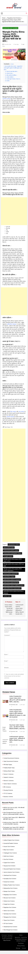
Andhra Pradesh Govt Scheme (11, 840)
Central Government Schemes (11, 758)
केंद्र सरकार (13, 411)
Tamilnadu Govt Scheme (10, 913)
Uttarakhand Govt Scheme (10, 926)
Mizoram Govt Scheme (9, 897)
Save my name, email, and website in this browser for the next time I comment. (14, 676)
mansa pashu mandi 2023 (11, 573)
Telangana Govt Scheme (10, 917)
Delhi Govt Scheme (9, 856)
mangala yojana (8, 556)
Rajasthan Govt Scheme (10, 28)
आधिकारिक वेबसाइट (11, 324)
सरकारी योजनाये (10, 416)
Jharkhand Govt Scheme (10, 875)
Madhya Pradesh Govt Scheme (12, 885)
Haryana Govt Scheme (9, 865)
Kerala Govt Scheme (9, 881)
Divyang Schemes (8, 790)
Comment (7, 635)
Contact (24, 948)
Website (6, 667)
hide (12, 64)
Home (20, 935)
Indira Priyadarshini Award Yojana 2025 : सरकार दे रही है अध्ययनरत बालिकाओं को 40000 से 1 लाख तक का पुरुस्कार (17, 713)
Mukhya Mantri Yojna (9, 771)
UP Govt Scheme (8, 923)
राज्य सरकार (21, 411)
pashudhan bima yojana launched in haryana (14, 592)
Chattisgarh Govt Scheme (10, 853)
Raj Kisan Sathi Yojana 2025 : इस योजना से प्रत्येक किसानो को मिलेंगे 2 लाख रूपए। (17, 726)
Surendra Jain (7, 44)
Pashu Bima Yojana (9, 576)
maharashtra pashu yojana (11, 550)
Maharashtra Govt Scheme (10, 888)
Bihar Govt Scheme (9, 849)
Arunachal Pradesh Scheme (11, 843)
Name (6, 654)
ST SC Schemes (8, 793)
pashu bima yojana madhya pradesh (14, 585)
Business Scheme (8, 796)
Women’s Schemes (9, 780)
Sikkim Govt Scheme (9, 910)
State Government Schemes (11, 761)
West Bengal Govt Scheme (10, 929)
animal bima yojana (13, 544)
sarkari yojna (7, 596)
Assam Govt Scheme (9, 846)
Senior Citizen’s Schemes (10, 783)
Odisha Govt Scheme (9, 901)
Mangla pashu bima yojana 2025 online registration (13, 569)
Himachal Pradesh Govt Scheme (12, 869)
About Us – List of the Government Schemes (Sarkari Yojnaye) (21, 939)
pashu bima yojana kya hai (11, 582)
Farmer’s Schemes (8, 774)
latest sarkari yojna (9, 547)
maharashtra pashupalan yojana (12, 553)
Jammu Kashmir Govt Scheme (11, 872)
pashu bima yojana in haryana (12, 579)
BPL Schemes (7, 787)
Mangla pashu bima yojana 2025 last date (14, 565)
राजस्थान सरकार (6, 98)
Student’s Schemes (9, 777)
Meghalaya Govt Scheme (10, 894)
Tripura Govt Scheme (9, 920)
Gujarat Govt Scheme (9, 862)
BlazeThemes (6, 940)
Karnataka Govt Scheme (10, 878)
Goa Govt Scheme (8, 859)
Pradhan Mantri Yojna (9, 767)
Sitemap (18, 948)
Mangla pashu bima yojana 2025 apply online (13, 560)
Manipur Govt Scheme (9, 891)
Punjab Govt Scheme (9, 904)
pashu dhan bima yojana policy (12, 588)
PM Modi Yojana (8, 764)
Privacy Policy (21, 945)
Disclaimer (21, 943)
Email (6, 661)
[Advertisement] (14, 124)
